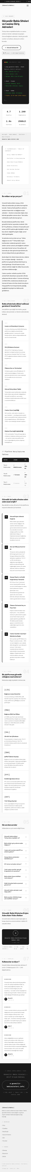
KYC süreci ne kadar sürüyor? (15, 864)
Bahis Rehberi (13, 134)
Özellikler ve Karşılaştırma (16, 158)
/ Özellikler (5, 1128)
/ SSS (3, 1138)
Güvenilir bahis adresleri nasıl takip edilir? (15, 891)
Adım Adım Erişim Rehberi (15, 162)
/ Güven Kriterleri (6, 1134)
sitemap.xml (5, 1168)
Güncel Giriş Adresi (13, 180)
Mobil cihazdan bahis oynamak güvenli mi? (15, 884)
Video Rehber (11, 173)
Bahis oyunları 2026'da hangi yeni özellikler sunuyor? (15, 898)
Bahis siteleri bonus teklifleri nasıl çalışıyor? (15, 877)
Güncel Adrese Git (12, 47)
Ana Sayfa (4, 134)
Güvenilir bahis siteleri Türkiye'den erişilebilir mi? (15, 837)
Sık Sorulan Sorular (13, 169)
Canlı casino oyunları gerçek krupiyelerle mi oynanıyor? (15, 870)
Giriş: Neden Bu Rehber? (14, 154)
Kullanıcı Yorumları (13, 176)
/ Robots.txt (5, 1153)
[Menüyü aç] (27, 5)
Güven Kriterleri (12, 165)
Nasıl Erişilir (6, 137)
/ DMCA (4, 1156)
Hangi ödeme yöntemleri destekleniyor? (15, 858)
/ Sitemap (4, 1150)
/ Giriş (3, 1125)
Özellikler (22, 134)
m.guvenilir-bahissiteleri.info (15, 1085)
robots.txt (12, 1168)
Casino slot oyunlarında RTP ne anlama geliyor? (15, 851)
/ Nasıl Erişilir (5, 1131)
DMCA (18, 1168)
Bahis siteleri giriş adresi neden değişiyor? (15, 844)
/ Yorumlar (4, 1141)
